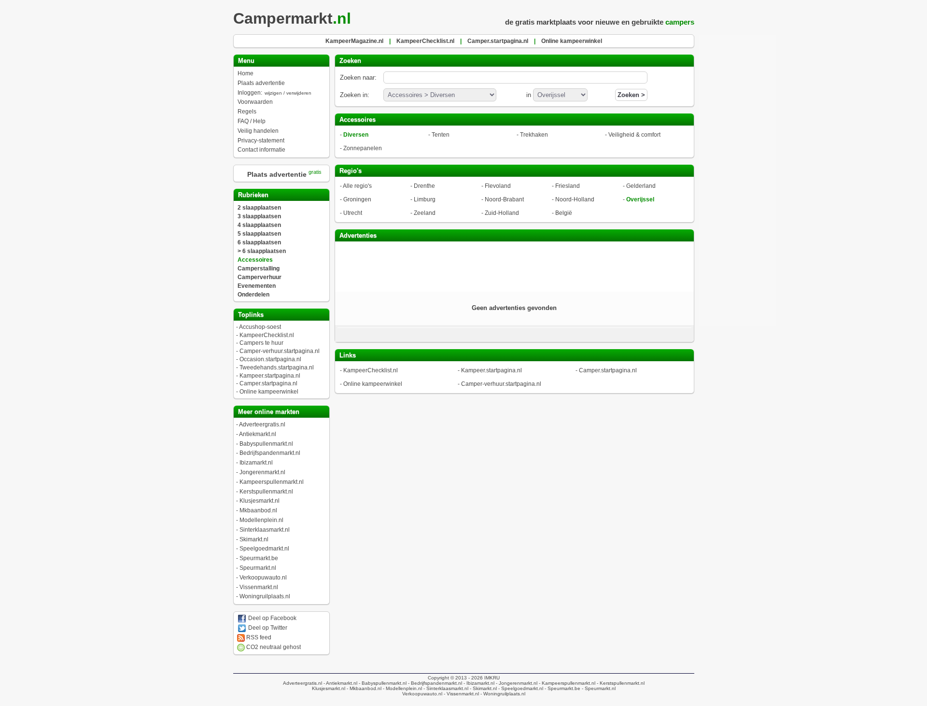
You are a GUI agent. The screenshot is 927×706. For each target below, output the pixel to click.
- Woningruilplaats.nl (502, 693)
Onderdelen (253, 294)
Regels (247, 111)
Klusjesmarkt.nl (259, 500)
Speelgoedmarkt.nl (264, 548)
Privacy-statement (261, 140)
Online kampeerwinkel (268, 391)
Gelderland (641, 186)
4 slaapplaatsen (259, 225)
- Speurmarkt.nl (598, 688)
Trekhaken (534, 134)
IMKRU (492, 677)
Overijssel (640, 199)
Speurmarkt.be (258, 558)
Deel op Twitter (267, 627)
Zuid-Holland (502, 213)
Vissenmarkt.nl (258, 587)
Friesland (567, 186)
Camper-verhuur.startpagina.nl (279, 351)
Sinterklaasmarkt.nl (264, 529)
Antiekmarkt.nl (257, 434)
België (563, 213)
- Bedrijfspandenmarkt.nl (434, 683)
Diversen (355, 134)
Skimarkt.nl (253, 539)
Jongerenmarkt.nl (262, 472)
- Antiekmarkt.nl (339, 683)
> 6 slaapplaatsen (262, 251)
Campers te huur (261, 342)
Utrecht (352, 213)
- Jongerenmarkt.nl (515, 683)
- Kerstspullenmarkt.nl (620, 683)
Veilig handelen (258, 130)
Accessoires (255, 259)
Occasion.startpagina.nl (270, 359)
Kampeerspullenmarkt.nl (271, 482)
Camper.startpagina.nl (268, 383)
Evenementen (257, 285)
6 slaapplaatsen (259, 242)
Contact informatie (261, 149)
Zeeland (424, 213)
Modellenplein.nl (261, 520)
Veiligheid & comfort (634, 134)
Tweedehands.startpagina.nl (276, 367)
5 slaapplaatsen (259, 233)
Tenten (440, 134)
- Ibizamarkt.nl (478, 683)
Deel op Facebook (271, 618)
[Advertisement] (514, 265)
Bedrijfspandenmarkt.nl (269, 453)
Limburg (424, 199)
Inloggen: (274, 92)
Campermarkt (292, 18)
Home (245, 73)
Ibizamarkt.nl (256, 462)
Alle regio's (357, 186)
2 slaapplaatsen (259, 207)
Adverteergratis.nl (262, 424)
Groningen (357, 199)
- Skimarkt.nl (482, 688)
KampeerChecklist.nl (266, 335)
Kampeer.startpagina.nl (269, 375)
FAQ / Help (252, 121)
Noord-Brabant (504, 199)
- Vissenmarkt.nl (460, 693)
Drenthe (424, 186)
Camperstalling (259, 268)
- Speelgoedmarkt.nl (520, 688)
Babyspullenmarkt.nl (266, 443)
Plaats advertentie (261, 83)
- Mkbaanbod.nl (363, 688)
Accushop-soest (260, 327)
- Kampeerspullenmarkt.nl (566, 683)
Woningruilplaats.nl (264, 596)
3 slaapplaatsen (259, 216)
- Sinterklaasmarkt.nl (445, 688)
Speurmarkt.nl (257, 568)
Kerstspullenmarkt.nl (266, 491)
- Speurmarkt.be (561, 688)
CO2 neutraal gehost (273, 647)
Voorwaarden (255, 102)
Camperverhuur (259, 277)
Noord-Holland (574, 199)
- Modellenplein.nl (401, 688)
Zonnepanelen (362, 148)
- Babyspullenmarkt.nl (382, 683)
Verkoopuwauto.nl (263, 577)
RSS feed (258, 637)
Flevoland (498, 186)
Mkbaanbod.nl (258, 510)
